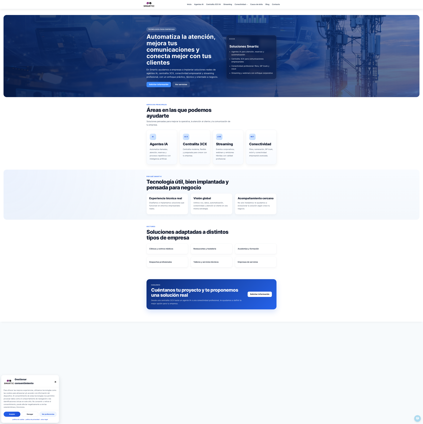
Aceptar (12, 414)
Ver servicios (181, 84)
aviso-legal (44, 419)
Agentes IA (199, 4)
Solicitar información (158, 84)
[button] (55, 382)
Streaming (227, 4)
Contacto (276, 4)
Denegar (30, 414)
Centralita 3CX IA (213, 4)
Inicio (189, 4)
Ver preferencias (48, 414)
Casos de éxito (256, 4)
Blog (267, 4)
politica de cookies (18, 419)
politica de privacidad (33, 419)
